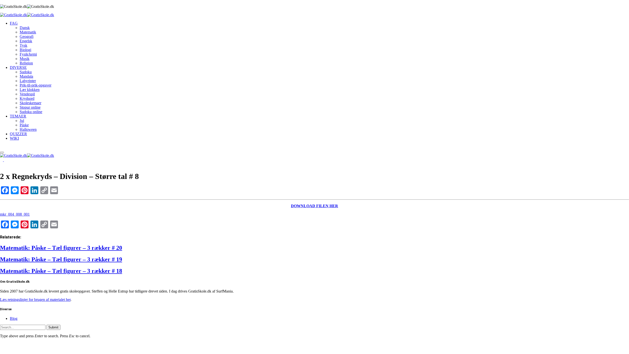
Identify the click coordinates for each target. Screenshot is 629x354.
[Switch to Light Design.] (5, 160)
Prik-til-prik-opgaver (35, 85)
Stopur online (30, 107)
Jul (22, 120)
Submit (53, 327)
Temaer (18, 116)
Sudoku (26, 72)
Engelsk (26, 41)
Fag (14, 23)
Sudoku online (31, 112)
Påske (24, 125)
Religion (26, 63)
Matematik (28, 32)
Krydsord (27, 98)
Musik (24, 59)
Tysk (23, 45)
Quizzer (18, 134)
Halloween (28, 129)
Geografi (26, 36)
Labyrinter (28, 81)
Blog (13, 318)
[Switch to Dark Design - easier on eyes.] (2, 160)
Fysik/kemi (28, 54)
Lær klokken (30, 90)
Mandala (26, 76)
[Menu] (2, 152)
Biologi (25, 50)
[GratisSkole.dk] (27, 15)
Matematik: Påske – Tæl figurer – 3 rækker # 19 (61, 259)
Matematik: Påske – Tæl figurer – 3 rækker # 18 (61, 271)
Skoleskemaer (30, 103)
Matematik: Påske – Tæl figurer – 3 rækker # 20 (61, 248)
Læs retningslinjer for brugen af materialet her (35, 299)
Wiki (14, 138)
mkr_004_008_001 (15, 214)
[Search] (1, 147)
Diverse (18, 67)
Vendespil (27, 94)
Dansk (25, 28)
